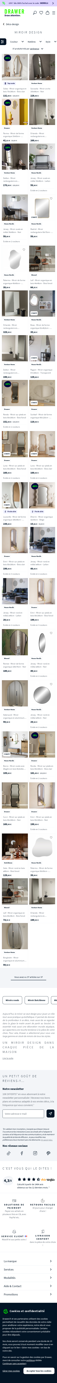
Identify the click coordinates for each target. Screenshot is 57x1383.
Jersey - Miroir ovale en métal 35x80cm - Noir (13, 231)
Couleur (14, 41)
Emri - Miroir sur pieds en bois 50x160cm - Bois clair (14, 563)
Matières (32, 41)
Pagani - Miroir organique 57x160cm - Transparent (41, 371)
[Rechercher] (35, 13)
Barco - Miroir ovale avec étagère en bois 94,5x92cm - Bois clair (15, 769)
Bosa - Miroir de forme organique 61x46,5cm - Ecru (40, 328)
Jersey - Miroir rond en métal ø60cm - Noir (40, 665)
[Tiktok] (9, 1153)
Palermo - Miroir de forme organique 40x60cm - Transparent (14, 283)
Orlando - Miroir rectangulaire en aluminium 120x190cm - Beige (13, 329)
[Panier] (47, 12)
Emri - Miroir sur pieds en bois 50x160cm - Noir (41, 818)
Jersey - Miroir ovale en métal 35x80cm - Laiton (40, 180)
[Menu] (54, 12)
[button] (28, 45)
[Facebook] (22, 1153)
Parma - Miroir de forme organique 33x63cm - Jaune (13, 136)
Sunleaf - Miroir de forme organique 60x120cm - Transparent (41, 417)
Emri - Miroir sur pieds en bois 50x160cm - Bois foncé (41, 614)
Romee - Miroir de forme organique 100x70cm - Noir (14, 665)
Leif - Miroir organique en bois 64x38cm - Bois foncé (14, 914)
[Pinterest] (48, 1153)
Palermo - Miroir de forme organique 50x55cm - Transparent (41, 871)
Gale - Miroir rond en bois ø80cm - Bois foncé (14, 870)
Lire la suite (8, 1058)
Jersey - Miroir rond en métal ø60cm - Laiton (40, 563)
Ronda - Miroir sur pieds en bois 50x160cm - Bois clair (41, 767)
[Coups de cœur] (41, 12)
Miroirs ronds (12, 1000)
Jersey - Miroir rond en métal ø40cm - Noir (40, 716)
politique (30, 1360)
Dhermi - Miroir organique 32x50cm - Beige (41, 518)
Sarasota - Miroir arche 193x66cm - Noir (40, 90)
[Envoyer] (50, 1114)
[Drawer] (14, 12)
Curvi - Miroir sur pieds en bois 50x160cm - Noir (14, 818)
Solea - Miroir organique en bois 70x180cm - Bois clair (14, 90)
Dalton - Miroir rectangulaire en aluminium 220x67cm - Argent (12, 374)
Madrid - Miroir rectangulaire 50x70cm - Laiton (40, 232)
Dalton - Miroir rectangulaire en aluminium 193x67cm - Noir (15, 181)
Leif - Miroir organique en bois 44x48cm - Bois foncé (41, 282)
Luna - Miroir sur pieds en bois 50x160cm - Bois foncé (14, 467)
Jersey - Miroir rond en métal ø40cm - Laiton (12, 614)
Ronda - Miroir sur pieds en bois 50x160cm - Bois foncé (14, 416)
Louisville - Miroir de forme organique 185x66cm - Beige (14, 519)
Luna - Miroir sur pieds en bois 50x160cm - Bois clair (41, 467)
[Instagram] (35, 1153)
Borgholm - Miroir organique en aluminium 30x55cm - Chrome (13, 960)
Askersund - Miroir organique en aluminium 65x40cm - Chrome (13, 717)
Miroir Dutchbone (36, 1000)
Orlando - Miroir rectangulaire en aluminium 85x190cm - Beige (40, 138)
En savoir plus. (47, 1140)
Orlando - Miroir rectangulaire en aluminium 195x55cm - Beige (40, 917)
